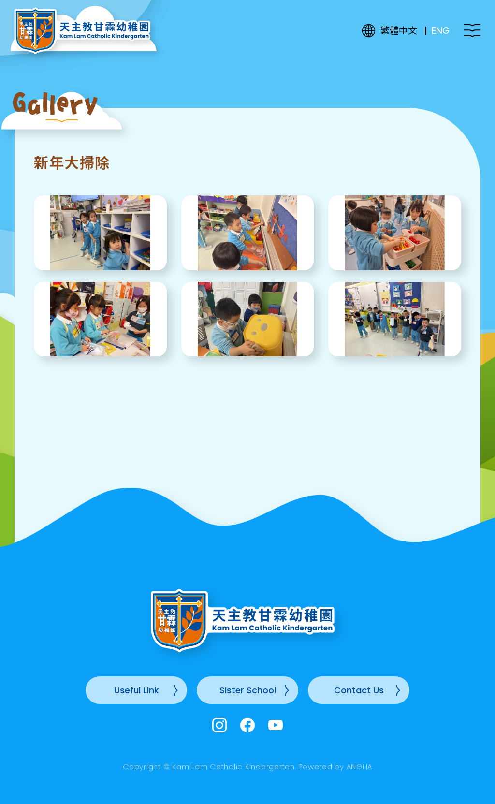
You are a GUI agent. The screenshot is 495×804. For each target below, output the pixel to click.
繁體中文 (398, 30)
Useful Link (136, 690)
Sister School (247, 690)
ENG (441, 30)
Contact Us (359, 690)
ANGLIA (360, 766)
